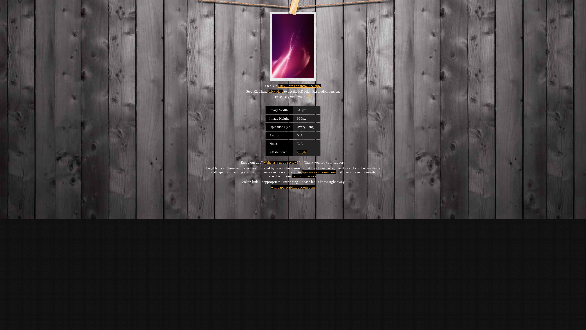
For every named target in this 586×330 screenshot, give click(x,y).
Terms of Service (304, 176)
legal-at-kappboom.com (319, 172)
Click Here (275, 91)
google (302, 152)
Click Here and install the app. (299, 86)
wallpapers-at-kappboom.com (293, 187)
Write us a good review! (281, 162)
